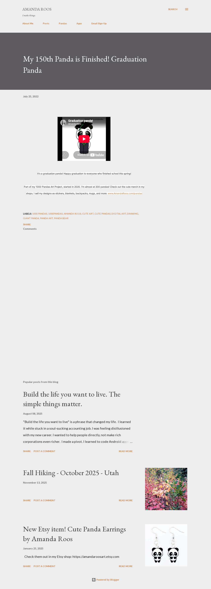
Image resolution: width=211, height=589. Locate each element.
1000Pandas (55, 213)
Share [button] (27, 224)
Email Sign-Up (98, 23)
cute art (88, 213)
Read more (126, 451)
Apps (79, 23)
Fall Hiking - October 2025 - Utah (71, 472)
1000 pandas (39, 213)
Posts (46, 23)
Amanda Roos (36, 9)
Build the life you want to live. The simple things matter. (71, 398)
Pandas (63, 23)
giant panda (31, 218)
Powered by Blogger (107, 579)
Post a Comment (44, 451)
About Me (27, 23)
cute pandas (103, 213)
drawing (132, 213)
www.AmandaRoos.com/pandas (125, 193)
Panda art (46, 218)
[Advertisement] (79, 339)
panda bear (61, 218)
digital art (119, 213)
